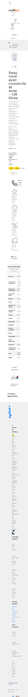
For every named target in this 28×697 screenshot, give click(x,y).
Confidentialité (15, 617)
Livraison (14, 614)
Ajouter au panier (12, 168)
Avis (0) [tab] (14, 271)
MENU (13, 38)
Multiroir (11, 684)
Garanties (14, 606)
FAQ (13, 618)
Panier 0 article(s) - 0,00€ (15, 23)
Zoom (16, 60)
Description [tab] (14, 269)
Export (13, 615)
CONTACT (14, 35)
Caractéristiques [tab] (14, 266)
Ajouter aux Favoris (14, 173)
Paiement (14, 612)
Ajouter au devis (17, 168)
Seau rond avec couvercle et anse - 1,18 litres (13, 46)
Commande (15, 611)
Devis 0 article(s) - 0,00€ (12, 28)
